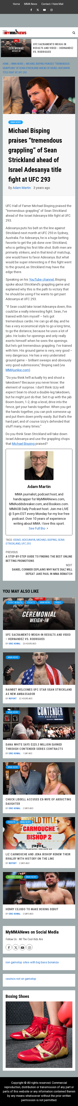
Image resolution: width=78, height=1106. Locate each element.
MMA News (30, 4)
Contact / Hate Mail (52, 4)
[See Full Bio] (47, 528)
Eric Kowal (15, 643)
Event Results (15, 602)
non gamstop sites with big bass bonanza (32, 962)
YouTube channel (41, 279)
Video (58, 602)
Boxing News (14, 877)
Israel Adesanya (24, 539)
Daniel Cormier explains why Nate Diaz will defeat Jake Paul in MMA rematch (42, 569)
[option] (39, 48)
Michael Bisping (23, 444)
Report (13, 698)
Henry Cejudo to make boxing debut (32, 909)
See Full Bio (37, 528)
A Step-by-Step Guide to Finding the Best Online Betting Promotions (39, 556)
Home (16, 4)
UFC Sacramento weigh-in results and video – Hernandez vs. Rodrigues (53, 48)
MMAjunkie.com (17, 370)
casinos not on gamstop (21, 978)
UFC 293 (26, 543)
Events (31, 602)
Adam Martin (22, 188)
